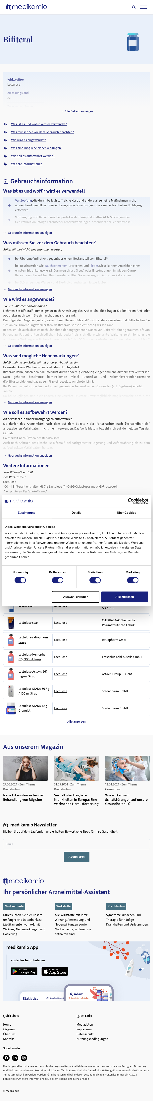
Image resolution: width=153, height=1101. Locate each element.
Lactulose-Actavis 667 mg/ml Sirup (33, 674)
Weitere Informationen (26, 164)
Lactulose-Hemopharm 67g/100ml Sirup (34, 657)
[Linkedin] (15, 1058)
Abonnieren (77, 856)
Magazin (9, 1029)
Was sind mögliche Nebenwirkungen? (36, 148)
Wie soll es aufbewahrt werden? (33, 156)
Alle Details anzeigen (79, 111)
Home (7, 1024)
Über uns (9, 1034)
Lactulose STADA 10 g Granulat (33, 708)
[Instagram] (24, 1058)
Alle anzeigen (76, 721)
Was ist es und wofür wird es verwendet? (39, 124)
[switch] (57, 580)
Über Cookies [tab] (126, 512)
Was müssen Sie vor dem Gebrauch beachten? (42, 132)
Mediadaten (84, 1024)
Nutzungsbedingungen (92, 1039)
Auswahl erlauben (75, 596)
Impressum (84, 1029)
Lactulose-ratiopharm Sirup (33, 640)
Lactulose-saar (28, 623)
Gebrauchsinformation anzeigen (30, 233)
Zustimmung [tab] (26, 512)
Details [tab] (76, 512)
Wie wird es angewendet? (28, 140)
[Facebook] (6, 1058)
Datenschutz (85, 1034)
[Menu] (143, 7)
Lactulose (60, 623)
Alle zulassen (124, 596)
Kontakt (8, 1039)
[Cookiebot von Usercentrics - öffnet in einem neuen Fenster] (131, 501)
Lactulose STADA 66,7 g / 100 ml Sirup (34, 691)
